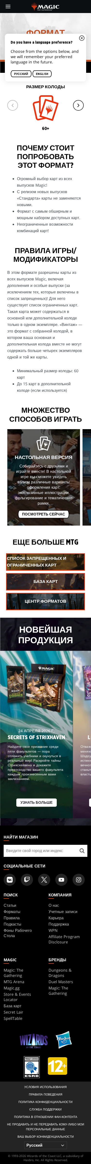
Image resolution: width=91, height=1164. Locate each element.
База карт (12, 1005)
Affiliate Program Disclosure (64, 939)
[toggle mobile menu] (8, 6)
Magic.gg (12, 988)
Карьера (56, 917)
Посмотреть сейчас (43, 514)
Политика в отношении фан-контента (45, 1117)
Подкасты (12, 924)
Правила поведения (45, 1094)
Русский (21, 74)
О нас (54, 905)
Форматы (12, 911)
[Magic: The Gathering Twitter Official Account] (44, 880)
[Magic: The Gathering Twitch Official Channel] (27, 880)
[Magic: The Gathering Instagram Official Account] (79, 880)
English (42, 74)
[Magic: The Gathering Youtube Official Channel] (61, 880)
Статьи (10, 905)
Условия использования (45, 1087)
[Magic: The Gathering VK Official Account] (10, 880)
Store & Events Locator (17, 997)
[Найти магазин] (81, 851)
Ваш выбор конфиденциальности (45, 1137)
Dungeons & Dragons (60, 973)
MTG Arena (14, 981)
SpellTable (13, 1018)
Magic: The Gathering (13, 973)
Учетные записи (63, 911)
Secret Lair (13, 1012)
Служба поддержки (45, 1109)
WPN (53, 930)
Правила (12, 917)
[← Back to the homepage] (45, 6)
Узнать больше (36, 803)
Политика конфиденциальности (45, 1102)
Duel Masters (61, 981)
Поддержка (59, 924)
